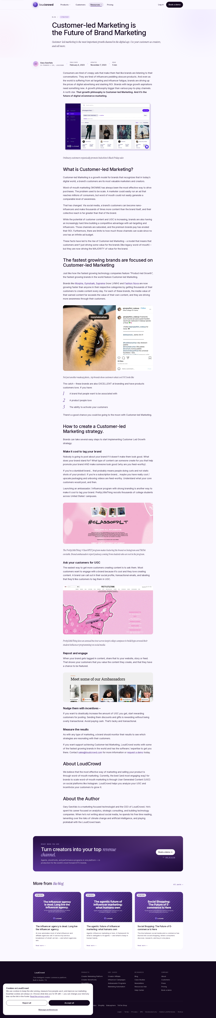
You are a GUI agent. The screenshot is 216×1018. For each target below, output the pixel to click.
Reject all (26, 1003)
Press (163, 983)
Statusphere (111, 1005)
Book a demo (174, 4)
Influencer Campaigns (116, 980)
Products (64, 5)
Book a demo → (165, 852)
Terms (126, 1012)
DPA (141, 1012)
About (163, 976)
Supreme (100, 283)
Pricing (110, 5)
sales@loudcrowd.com (90, 752)
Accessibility (151, 1012)
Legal (119, 1012)
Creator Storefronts (89, 980)
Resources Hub (141, 987)
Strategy (65, 17)
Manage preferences (48, 1009)
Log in (161, 4)
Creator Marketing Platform (92, 976)
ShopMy (101, 1005)
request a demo (135, 752)
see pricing (170, 857)
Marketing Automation (116, 987)
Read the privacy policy (40, 996)
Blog (54, 17)
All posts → (178, 885)
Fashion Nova (131, 283)
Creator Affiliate (114, 976)
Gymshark (89, 283)
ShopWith (85, 983)
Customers (80, 5)
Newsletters (139, 983)
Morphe (79, 283)
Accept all (69, 1003)
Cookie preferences (167, 1012)
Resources (95, 5)
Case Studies (140, 980)
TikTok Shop (122, 1005)
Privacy (134, 1012)
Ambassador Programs (117, 983)
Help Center (139, 990)
